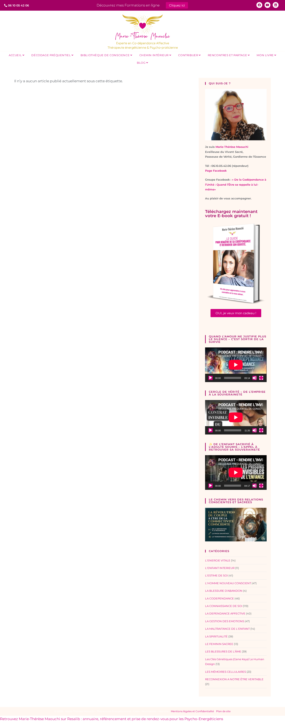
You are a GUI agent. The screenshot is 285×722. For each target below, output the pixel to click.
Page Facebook (216, 170)
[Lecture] (210, 378)
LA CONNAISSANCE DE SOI (223, 606)
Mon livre (265, 55)
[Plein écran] (261, 378)
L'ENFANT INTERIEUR (220, 568)
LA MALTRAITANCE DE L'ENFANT (227, 628)
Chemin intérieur (154, 55)
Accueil (16, 55)
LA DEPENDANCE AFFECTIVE (225, 613)
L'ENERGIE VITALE (217, 560)
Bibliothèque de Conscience (105, 55)
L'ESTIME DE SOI (216, 575)
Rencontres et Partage (228, 55)
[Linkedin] (276, 5)
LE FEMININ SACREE (219, 644)
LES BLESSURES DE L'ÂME (223, 651)
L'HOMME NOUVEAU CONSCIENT (228, 583)
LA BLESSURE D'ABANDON (223, 590)
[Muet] (254, 378)
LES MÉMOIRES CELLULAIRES (225, 671)
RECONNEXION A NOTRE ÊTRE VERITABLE (234, 679)
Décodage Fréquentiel (51, 55)
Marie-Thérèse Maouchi (232, 146)
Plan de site (223, 711)
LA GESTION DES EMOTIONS (224, 621)
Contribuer (188, 55)
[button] (236, 313)
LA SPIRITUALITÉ (216, 636)
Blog (141, 62)
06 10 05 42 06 (18, 5)
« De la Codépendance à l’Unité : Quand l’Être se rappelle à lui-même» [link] (235, 184)
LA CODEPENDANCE (219, 598)
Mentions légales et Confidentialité (192, 711)
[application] (235, 364)
